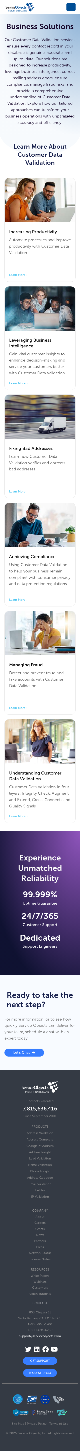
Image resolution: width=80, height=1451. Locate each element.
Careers (40, 1223)
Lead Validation (40, 1158)
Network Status (40, 1253)
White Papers (40, 1276)
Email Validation (40, 1184)
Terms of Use (58, 1424)
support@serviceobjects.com (40, 1336)
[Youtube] (53, 1349)
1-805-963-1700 (40, 1324)
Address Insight (40, 1152)
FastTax (40, 1190)
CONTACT (40, 1303)
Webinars (40, 1282)
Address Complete (40, 1139)
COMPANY (40, 1210)
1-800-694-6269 (40, 1330)
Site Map (18, 1424)
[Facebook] (44, 1349)
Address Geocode (40, 1178)
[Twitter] (26, 1349)
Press (40, 1247)
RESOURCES (40, 1269)
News (40, 1235)
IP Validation (40, 1197)
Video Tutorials (40, 1294)
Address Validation (40, 1133)
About (40, 1217)
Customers (40, 1288)
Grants (40, 1229)
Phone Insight (40, 1171)
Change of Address (40, 1146)
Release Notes (40, 1259)
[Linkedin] (35, 1349)
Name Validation (40, 1165)
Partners (40, 1241)
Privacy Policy (36, 1424)
